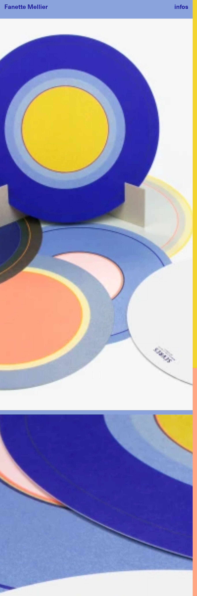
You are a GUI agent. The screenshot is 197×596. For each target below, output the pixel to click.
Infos (181, 6)
